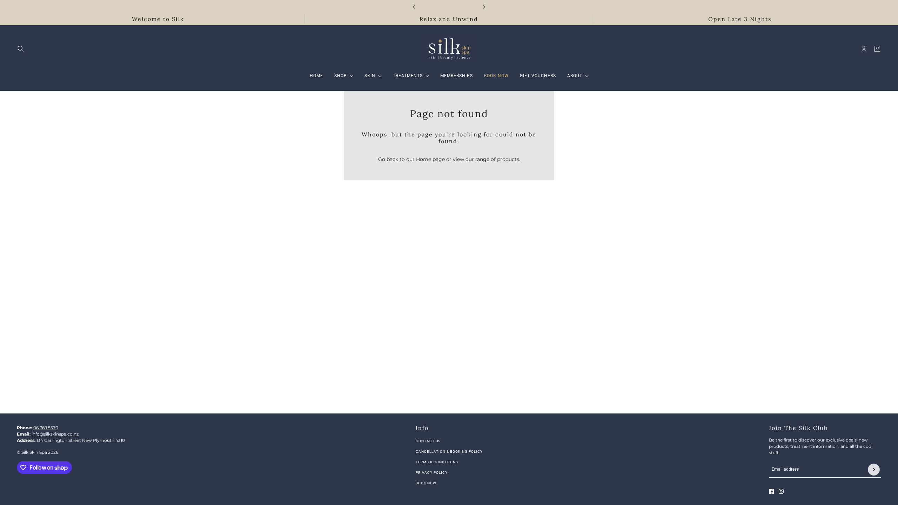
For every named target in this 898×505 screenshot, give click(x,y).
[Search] (21, 49)
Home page (430, 159)
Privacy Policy (432, 472)
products (508, 159)
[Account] (864, 49)
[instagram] (781, 491)
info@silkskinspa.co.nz (55, 434)
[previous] (414, 6)
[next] (484, 6)
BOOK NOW (426, 483)
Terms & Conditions (437, 462)
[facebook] (771, 491)
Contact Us (428, 441)
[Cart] (877, 49)
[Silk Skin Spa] (449, 48)
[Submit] (874, 470)
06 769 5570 (45, 427)
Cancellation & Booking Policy (449, 451)
